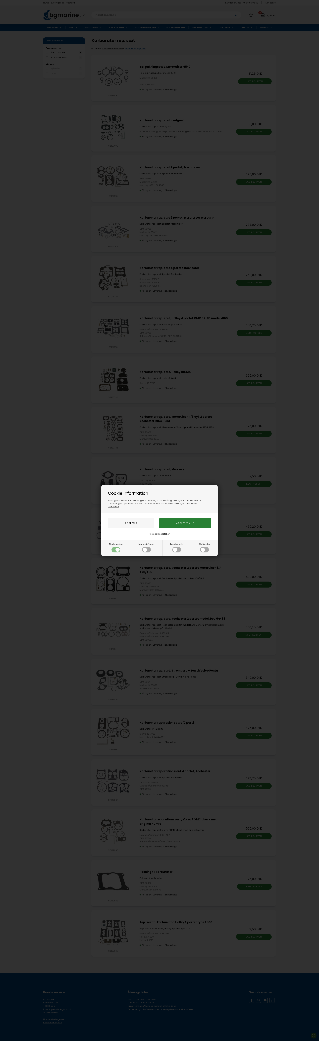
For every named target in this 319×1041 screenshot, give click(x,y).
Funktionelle (176, 544)
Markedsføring (146, 544)
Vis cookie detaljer (160, 533)
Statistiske (204, 544)
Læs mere (113, 506)
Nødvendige (116, 544)
